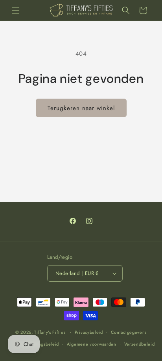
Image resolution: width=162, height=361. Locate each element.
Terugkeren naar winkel (81, 108)
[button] (15, 10)
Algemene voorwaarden (91, 344)
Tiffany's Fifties (49, 332)
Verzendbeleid (139, 344)
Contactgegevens (129, 332)
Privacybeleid (89, 332)
